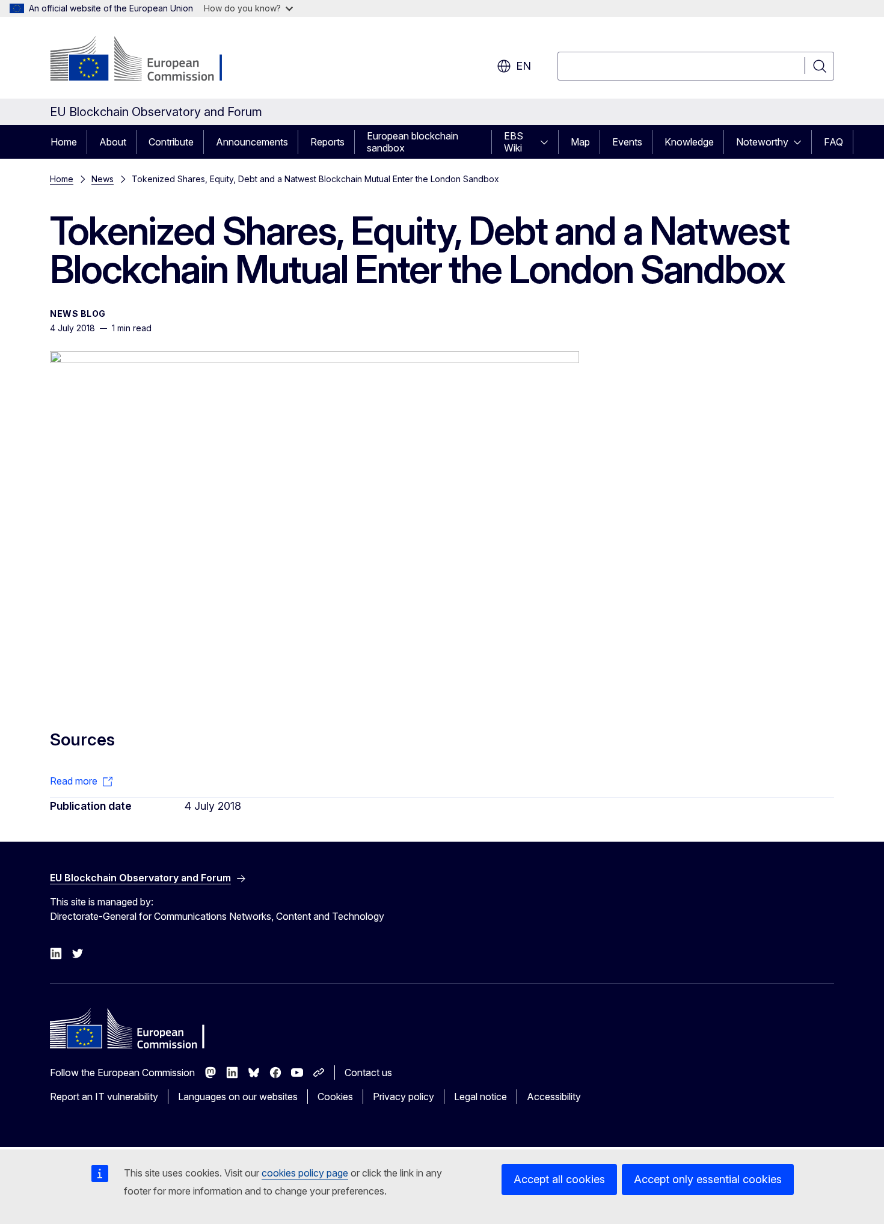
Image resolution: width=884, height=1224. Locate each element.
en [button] (523, 66)
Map (580, 142)
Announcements (252, 142)
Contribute (171, 142)
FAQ (833, 142)
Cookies (335, 1097)
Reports (327, 142)
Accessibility (554, 1097)
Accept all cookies (559, 1179)
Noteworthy (762, 142)
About (112, 142)
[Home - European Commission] (147, 60)
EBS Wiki (513, 142)
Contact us (368, 1072)
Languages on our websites (238, 1097)
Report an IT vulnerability (104, 1097)
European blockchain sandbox (412, 142)
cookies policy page (305, 1173)
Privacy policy (403, 1097)
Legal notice (480, 1097)
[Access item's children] (548, 142)
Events (627, 142)
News (102, 179)
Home (64, 142)
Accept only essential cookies (708, 1179)
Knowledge (689, 142)
